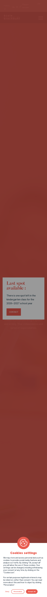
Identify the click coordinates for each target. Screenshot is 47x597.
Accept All (32, 592)
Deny (7, 592)
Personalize (18, 592)
